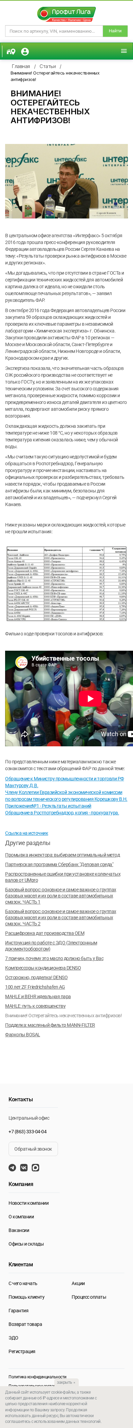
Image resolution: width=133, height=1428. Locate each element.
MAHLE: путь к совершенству (35, 1006)
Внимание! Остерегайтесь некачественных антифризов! (63, 1015)
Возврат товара (25, 1324)
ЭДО (13, 1338)
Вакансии (19, 1230)
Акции (78, 1283)
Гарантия (18, 1310)
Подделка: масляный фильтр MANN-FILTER (50, 1025)
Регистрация (22, 1351)
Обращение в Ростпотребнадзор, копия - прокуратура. (62, 812)
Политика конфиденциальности (37, 1377)
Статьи (48, 66)
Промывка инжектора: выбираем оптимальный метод (62, 855)
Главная (21, 66)
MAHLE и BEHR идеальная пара (38, 996)
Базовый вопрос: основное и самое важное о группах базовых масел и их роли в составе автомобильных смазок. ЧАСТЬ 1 (60, 896)
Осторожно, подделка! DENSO (36, 977)
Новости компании (28, 1203)
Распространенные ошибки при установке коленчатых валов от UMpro (62, 877)
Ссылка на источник (26, 833)
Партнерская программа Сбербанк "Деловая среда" (59, 864)
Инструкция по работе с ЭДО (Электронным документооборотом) (51, 946)
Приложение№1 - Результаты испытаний (48, 806)
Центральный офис (29, 1118)
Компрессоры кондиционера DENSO (43, 968)
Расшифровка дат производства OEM (44, 933)
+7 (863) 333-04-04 (27, 1131)
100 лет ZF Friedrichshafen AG (35, 987)
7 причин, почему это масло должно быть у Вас (54, 958)
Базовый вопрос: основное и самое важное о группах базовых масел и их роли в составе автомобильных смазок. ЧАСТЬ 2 (60, 917)
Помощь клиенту (26, 1297)
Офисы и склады (26, 1244)
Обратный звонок (33, 1149)
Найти (115, 30)
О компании (21, 1216)
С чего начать (23, 1283)
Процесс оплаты (89, 1297)
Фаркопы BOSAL (22, 1034)
